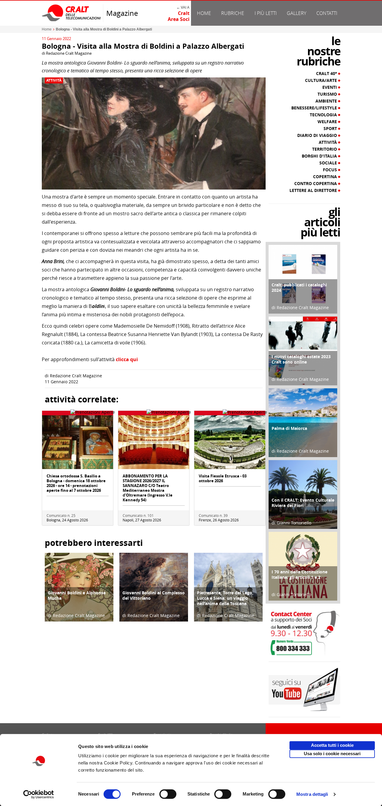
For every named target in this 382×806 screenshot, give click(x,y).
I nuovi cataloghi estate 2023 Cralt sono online (301, 359)
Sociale (328, 163)
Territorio (325, 149)
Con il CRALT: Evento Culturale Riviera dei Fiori (303, 502)
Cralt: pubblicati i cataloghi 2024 (299, 287)
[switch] (167, 794)
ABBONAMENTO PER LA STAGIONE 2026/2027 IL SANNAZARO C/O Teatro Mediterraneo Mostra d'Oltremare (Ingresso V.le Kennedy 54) (147, 488)
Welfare (328, 121)
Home (204, 13)
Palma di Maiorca (289, 428)
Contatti (326, 13)
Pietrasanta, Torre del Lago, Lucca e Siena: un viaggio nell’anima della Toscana (225, 598)
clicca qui (127, 359)
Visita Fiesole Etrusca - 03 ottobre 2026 (223, 478)
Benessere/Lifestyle (314, 108)
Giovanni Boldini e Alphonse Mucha (77, 595)
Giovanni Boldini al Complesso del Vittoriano (153, 595)
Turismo (328, 94)
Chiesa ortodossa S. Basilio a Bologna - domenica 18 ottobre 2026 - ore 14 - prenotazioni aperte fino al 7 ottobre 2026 (76, 483)
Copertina (325, 176)
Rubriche (232, 13)
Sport (331, 128)
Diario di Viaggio (317, 135)
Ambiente (326, 101)
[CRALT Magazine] (71, 13)
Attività (53, 80)
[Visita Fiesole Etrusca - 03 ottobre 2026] (229, 442)
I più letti (266, 13)
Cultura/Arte (321, 80)
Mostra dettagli (312, 794)
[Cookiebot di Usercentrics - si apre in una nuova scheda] (39, 794)
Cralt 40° (327, 73)
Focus (330, 170)
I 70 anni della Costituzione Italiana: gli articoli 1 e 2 (299, 574)
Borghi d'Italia (320, 156)
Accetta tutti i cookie (332, 745)
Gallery (296, 13)
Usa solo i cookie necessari (332, 753)
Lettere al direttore (313, 190)
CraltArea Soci (179, 16)
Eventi (330, 87)
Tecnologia (324, 114)
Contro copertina (316, 183)
